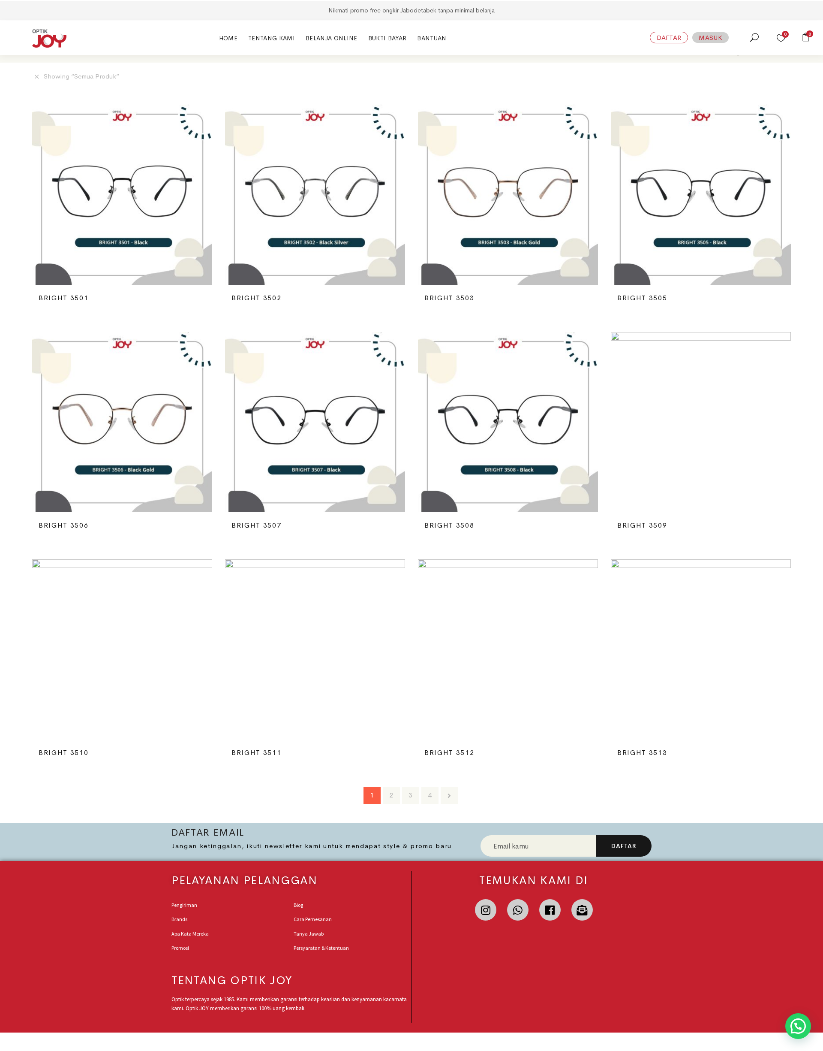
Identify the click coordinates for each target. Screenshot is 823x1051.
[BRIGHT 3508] (508, 422)
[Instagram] (485, 910)
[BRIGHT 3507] (315, 422)
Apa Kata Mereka (190, 933)
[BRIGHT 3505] (701, 195)
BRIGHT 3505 (642, 297)
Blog (298, 905)
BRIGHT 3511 (256, 752)
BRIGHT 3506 (63, 525)
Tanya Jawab (309, 933)
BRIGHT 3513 (642, 752)
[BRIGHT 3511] (315, 649)
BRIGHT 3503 (449, 297)
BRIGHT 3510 (63, 752)
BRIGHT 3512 (449, 752)
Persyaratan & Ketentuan (321, 948)
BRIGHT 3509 (642, 525)
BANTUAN (431, 38)
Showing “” (81, 76)
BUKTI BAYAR (387, 38)
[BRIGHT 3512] (508, 649)
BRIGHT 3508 (449, 525)
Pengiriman (184, 905)
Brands (179, 919)
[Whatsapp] (518, 910)
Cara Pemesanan (313, 919)
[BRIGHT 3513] (701, 649)
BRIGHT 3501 (63, 297)
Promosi (180, 948)
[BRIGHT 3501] (122, 195)
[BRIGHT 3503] (508, 195)
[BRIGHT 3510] (122, 649)
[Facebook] (550, 910)
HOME (228, 38)
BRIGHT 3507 (256, 525)
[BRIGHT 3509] (701, 422)
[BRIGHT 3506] (122, 422)
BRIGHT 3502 (256, 297)
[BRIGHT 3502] (315, 195)
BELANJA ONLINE (331, 38)
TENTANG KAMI (271, 38)
